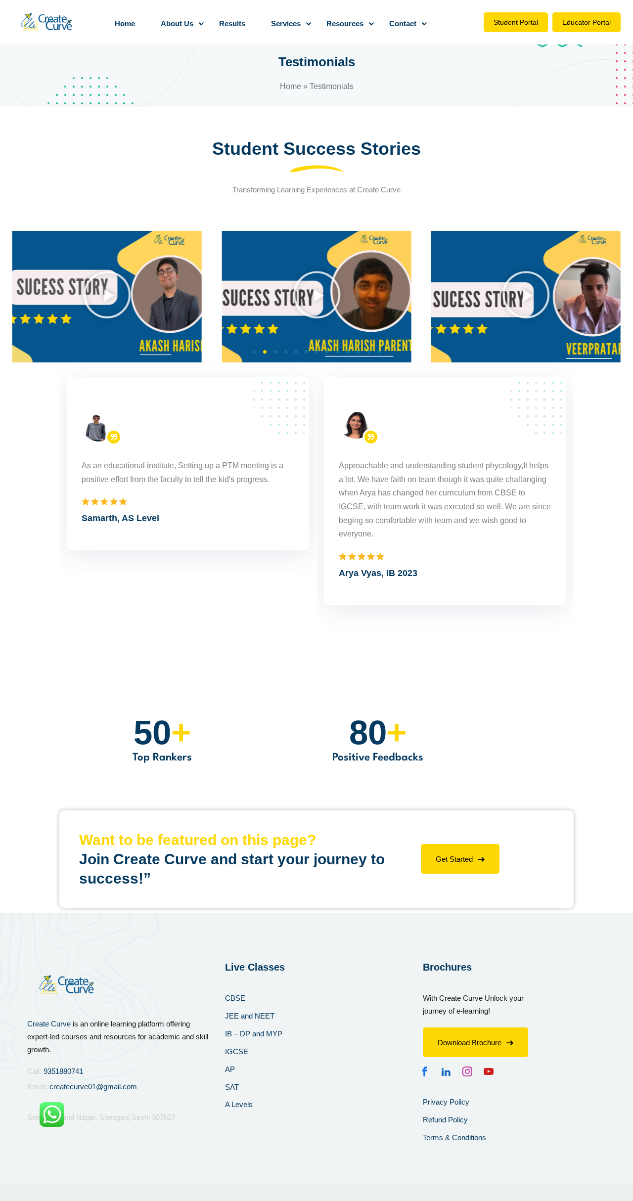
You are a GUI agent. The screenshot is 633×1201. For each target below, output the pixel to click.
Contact (402, 23)
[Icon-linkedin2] (448, 1071)
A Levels (239, 1104)
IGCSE (236, 1051)
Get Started (454, 859)
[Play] (107, 296)
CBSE (235, 998)
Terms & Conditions (454, 1137)
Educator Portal (586, 22)
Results (232, 23)
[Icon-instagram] (469, 1071)
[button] (254, 352)
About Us (177, 23)
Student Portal (516, 22)
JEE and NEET (249, 1016)
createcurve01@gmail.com (93, 1086)
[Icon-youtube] (491, 1071)
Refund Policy (445, 1119)
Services (286, 23)
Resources (344, 23)
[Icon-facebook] (427, 1071)
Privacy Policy (446, 1102)
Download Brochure (469, 1042)
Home (125, 23)
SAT (232, 1087)
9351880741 (63, 1071)
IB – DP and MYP (253, 1033)
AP (230, 1069)
